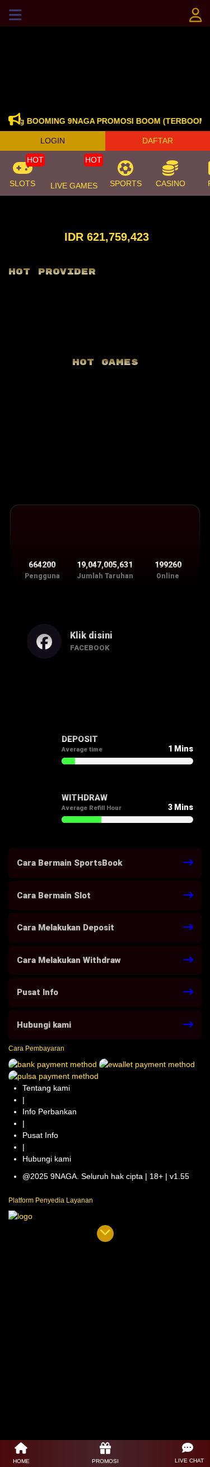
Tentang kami (46, 1087)
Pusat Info (40, 1135)
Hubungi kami (46, 1158)
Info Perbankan (49, 1111)
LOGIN (52, 140)
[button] (189, 1453)
